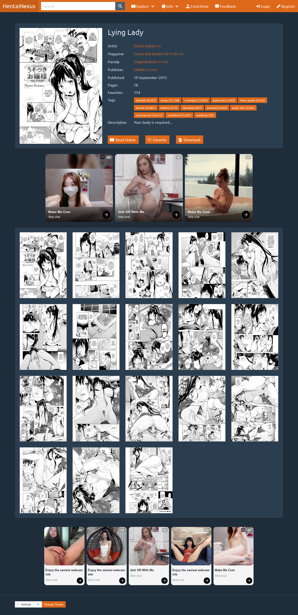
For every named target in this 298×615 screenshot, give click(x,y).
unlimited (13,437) (179, 115)
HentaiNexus (19, 6)
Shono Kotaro (147, 45)
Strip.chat (54, 217)
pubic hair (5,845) (243, 108)
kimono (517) (169, 108)
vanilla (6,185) (205, 115)
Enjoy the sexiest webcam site (64, 572)
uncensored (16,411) (149, 115)
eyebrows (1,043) (224, 100)
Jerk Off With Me (131, 212)
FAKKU (145, 69)
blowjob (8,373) (146, 100)
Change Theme (53, 604)
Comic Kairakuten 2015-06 (159, 53)
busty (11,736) (170, 100)
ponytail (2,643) (217, 108)
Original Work (151, 61)
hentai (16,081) (146, 108)
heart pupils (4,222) (252, 100)
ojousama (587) (192, 108)
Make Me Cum (59, 212)
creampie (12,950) (196, 100)
